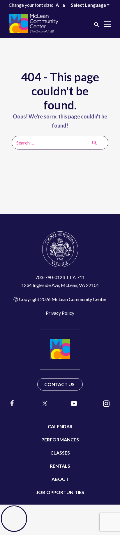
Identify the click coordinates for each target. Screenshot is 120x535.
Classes (60, 452)
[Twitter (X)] (42, 403)
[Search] (94, 142)
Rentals (60, 466)
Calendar (60, 426)
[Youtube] (74, 403)
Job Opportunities (60, 492)
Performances (60, 439)
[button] (96, 24)
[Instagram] (106, 403)
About (60, 479)
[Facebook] (12, 403)
